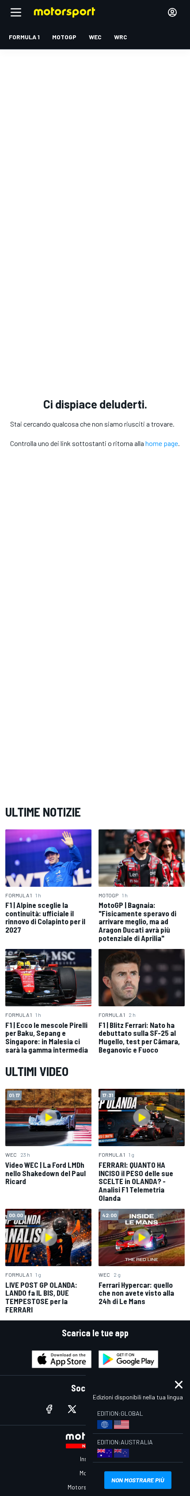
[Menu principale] (16, 12)
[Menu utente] (172, 12)
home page (161, 443)
